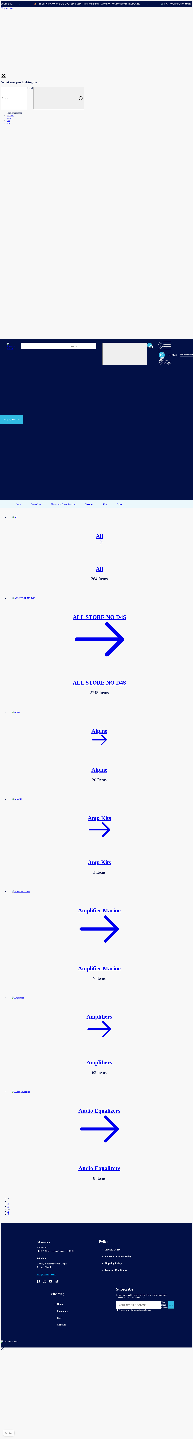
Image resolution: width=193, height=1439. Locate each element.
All (99, 536)
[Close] (3, 76)
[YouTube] (50, 1282)
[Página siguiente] (8, 1214)
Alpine (99, 731)
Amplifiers (99, 1016)
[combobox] (14, 98)
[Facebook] (38, 1282)
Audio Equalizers (99, 1111)
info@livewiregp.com (46, 1274)
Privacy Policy (112, 1249)
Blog (59, 1317)
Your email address (164, 1305)
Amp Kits (99, 818)
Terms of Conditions (116, 1270)
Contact (61, 1324)
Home (60, 1304)
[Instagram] (44, 1282)
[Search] (81, 98)
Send (171, 1305)
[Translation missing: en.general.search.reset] (55, 98)
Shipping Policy (113, 1263)
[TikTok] (57, 1282)
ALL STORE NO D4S (99, 617)
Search (30, 88)
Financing (62, 1311)
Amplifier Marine (99, 910)
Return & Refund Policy (118, 1256)
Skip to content (8, 8)
